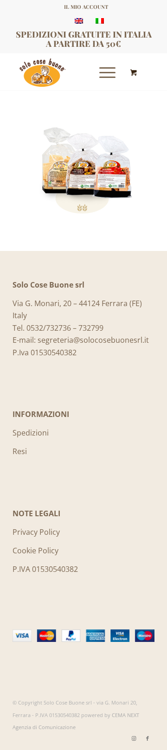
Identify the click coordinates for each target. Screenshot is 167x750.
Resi (20, 451)
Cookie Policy (35, 550)
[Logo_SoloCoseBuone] (69, 71)
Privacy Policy (36, 532)
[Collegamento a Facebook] (147, 738)
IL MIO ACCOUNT (86, 6)
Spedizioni (31, 433)
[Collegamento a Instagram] (134, 738)
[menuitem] (86, 7)
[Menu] (103, 71)
